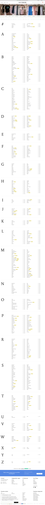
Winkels (41, 0)
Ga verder (16, 502)
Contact (38, 0)
